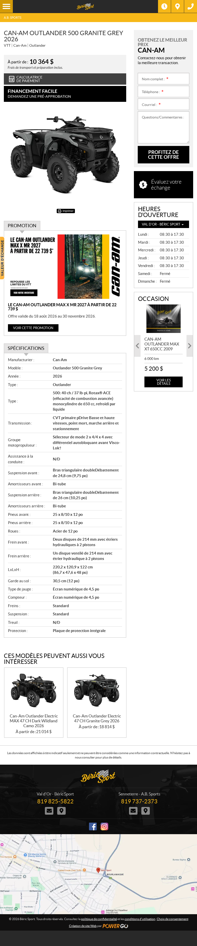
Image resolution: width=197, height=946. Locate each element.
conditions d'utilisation (140, 919)
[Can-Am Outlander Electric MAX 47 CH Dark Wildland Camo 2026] (33, 691)
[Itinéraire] (177, 6)
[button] (137, 346)
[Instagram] (104, 826)
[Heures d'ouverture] (164, 6)
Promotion (22, 225)
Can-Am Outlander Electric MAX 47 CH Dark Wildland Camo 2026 (34, 721)
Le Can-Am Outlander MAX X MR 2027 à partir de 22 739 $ (62, 306)
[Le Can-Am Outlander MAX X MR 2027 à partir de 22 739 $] (65, 266)
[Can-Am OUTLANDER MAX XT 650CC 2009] (163, 318)
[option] (163, 346)
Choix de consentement (172, 919)
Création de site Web (83, 926)
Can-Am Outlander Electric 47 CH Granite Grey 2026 (97, 718)
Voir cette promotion (33, 328)
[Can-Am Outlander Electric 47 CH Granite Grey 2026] (96, 691)
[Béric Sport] (85, 6)
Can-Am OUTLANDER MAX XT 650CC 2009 (161, 344)
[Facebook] (93, 826)
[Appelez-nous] (190, 6)
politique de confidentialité (99, 919)
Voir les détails (163, 382)
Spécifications (26, 348)
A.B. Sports (12, 17)
